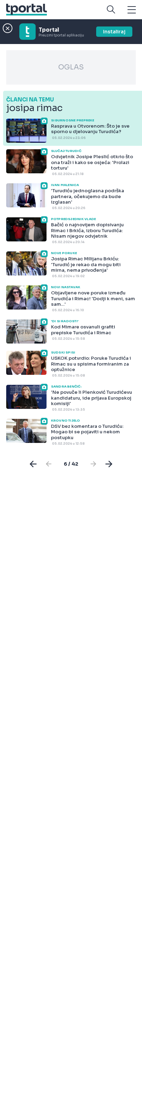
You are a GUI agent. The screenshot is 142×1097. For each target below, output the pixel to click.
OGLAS (71, 67)
